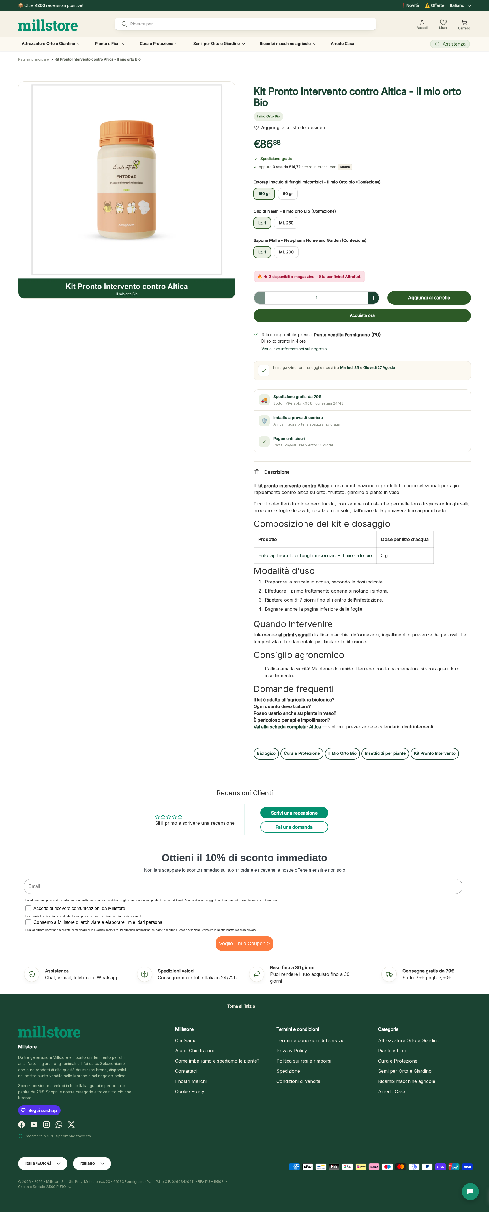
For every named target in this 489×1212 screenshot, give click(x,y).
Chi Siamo (186, 1040)
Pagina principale (33, 59)
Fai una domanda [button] (294, 827)
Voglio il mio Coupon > (244, 943)
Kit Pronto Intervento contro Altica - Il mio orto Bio (98, 59)
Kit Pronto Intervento (435, 753)
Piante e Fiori (107, 43)
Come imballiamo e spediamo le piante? (217, 1061)
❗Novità (410, 5)
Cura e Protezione (156, 43)
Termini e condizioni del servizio (310, 1040)
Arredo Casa (342, 43)
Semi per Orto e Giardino (216, 43)
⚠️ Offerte (434, 5)
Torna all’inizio (241, 1006)
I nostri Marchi (191, 1081)
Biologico (266, 753)
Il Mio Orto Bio (342, 753)
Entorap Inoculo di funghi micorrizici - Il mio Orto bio (315, 555)
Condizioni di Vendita (298, 1081)
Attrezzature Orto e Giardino (48, 43)
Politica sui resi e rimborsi (303, 1061)
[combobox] (245, 24)
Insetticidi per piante (385, 753)
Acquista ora (362, 315)
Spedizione (288, 1071)
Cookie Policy (189, 1091)
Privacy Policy (291, 1050)
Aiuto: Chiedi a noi (194, 1050)
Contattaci (186, 1071)
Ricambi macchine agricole (285, 43)
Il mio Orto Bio (268, 116)
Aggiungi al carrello (429, 297)
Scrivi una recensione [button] (294, 813)
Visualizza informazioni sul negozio (294, 348)
